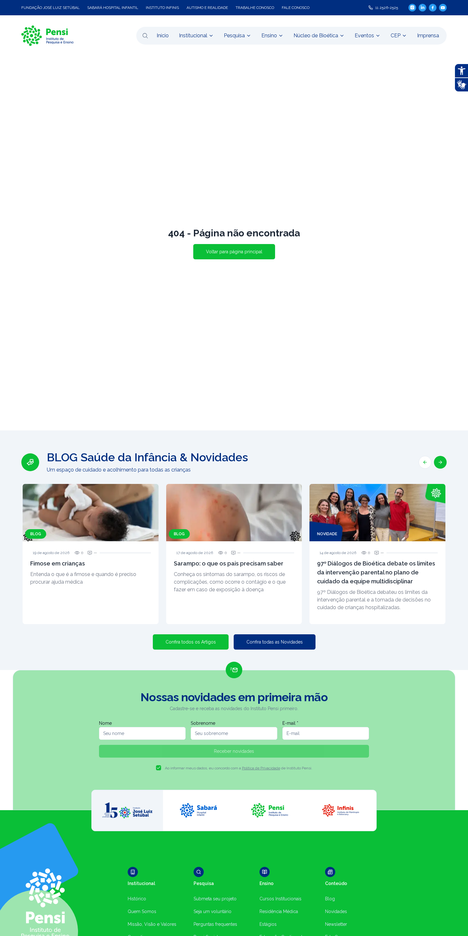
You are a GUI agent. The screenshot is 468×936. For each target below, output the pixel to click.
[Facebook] (432, 7)
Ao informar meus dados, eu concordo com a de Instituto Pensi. (238, 768)
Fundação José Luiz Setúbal (50, 7)
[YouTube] (443, 7)
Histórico (137, 898)
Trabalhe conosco (255, 7)
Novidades (336, 911)
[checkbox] (158, 767)
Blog (330, 898)
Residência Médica (278, 911)
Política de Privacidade (261, 768)
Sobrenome (203, 723)
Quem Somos (142, 911)
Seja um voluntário (212, 911)
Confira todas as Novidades (274, 641)
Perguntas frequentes (215, 924)
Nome (105, 723)
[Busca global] (145, 35)
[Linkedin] (422, 7)
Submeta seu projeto (215, 898)
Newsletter (336, 924)
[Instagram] (412, 7)
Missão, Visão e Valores (152, 924)
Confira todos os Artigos (191, 641)
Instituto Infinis (162, 7)
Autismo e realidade (207, 7)
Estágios (268, 924)
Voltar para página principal (234, 251)
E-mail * (290, 723)
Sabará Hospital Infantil (112, 7)
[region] (234, 537)
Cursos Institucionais (280, 898)
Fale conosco (295, 7)
